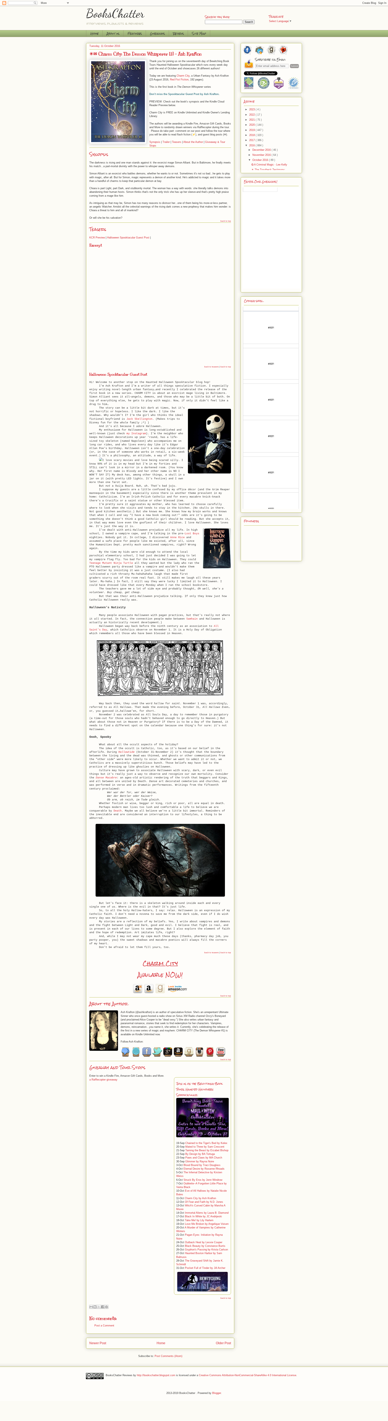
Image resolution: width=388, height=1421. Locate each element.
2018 (252, 135)
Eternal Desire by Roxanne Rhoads (204, 1168)
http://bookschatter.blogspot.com (156, 1375)
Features (135, 33)
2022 (252, 114)
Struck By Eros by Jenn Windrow (202, 1179)
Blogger (216, 1393)
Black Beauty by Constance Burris (205, 1245)
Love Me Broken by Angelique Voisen (207, 1223)
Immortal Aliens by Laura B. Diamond (207, 1212)
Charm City (160, 963)
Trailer (166, 141)
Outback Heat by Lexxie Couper (203, 1242)
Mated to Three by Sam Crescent (204, 1146)
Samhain (192, 618)
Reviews (178, 33)
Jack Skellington (139, 419)
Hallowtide (126, 752)
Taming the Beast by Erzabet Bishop (206, 1150)
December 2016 (262, 149)
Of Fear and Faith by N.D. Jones (204, 1201)
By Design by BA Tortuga (200, 1153)
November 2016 (262, 154)
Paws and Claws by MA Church (203, 1157)
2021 (252, 119)
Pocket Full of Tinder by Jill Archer (205, 1267)
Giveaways (157, 33)
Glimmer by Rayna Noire (199, 1161)
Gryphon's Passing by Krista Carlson (206, 1249)
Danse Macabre (106, 777)
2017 (252, 140)
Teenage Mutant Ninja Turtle (111, 563)
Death (118, 810)
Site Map (199, 33)
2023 (252, 109)
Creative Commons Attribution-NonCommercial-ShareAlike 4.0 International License (247, 1375)
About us (113, 33)
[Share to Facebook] (103, 1307)
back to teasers (211, 367)
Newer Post (97, 1343)
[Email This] (91, 1307)
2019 (252, 130)
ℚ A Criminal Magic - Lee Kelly (269, 164)
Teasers (176, 141)
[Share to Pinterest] (106, 1307)
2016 (252, 145)
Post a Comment (104, 1325)
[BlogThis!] (95, 1307)
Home (94, 33)
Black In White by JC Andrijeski (203, 1216)
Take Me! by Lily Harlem (199, 1220)
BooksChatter (115, 13)
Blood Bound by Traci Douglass (201, 1165)
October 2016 (260, 159)
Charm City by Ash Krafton (200, 1198)
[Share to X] (99, 1307)
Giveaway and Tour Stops (117, 1067)
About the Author (193, 141)
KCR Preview (97, 237)
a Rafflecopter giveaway (103, 1079)
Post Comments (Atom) (168, 1356)
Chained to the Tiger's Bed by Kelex (206, 1143)
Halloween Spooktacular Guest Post (128, 237)
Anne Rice (177, 537)
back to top (225, 221)
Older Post (223, 1343)
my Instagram (136, 433)
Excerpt (95, 245)
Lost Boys (192, 533)
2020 (252, 124)
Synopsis (154, 141)
